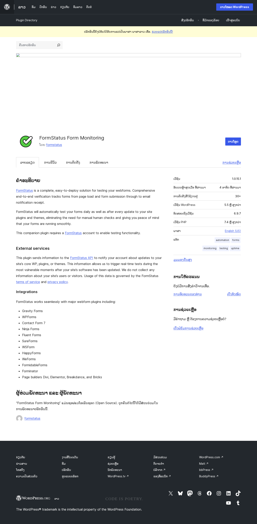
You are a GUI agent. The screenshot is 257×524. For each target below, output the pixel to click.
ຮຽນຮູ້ (111, 457)
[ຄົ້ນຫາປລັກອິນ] (59, 45)
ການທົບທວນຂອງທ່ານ (187, 294)
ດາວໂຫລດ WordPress (234, 7)
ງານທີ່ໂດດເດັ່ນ (70, 457)
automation (222, 240)
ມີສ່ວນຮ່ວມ (160, 457)
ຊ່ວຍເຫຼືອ (113, 463)
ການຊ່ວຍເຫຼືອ (231, 162)
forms (235, 240)
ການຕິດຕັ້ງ (73, 162)
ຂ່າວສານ (21, 463)
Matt (204, 463)
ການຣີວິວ (50, 162)
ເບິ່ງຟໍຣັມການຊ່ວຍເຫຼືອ (188, 328)
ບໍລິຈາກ (159, 469)
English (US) (233, 231)
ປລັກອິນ (66, 469)
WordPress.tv (118, 476)
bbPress (206, 469)
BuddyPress (209, 476)
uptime (235, 248)
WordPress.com (211, 457)
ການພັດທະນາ (99, 162)
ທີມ (64, 463)
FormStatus (24, 190)
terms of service (28, 282)
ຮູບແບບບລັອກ (70, 476)
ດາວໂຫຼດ (233, 141)
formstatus (54, 145)
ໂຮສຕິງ (20, 469)
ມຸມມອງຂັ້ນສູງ (182, 260)
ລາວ (56, 498)
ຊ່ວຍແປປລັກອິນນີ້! (162, 31)
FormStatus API (81, 258)
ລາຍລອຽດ (27, 162)
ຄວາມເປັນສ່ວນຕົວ (26, 476)
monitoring (210, 248)
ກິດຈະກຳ (158, 463)
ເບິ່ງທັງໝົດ (234, 294)
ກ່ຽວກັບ (20, 457)
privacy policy (58, 282)
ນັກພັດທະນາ (115, 469)
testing (224, 248)
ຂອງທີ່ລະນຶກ (162, 476)
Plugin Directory (26, 20)
